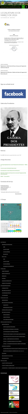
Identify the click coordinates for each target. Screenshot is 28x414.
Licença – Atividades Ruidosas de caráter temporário (14, 343)
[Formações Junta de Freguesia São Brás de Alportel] (14, 398)
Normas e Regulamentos (7, 309)
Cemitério (4, 353)
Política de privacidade (4, 412)
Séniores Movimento (6, 290)
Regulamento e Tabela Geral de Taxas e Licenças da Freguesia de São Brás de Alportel (13, 66)
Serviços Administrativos (6, 321)
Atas (4, 259)
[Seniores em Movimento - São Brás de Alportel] (14, 387)
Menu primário (26, 6)
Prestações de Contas (7, 307)
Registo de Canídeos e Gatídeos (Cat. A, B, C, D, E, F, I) (13, 351)
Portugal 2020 (4, 360)
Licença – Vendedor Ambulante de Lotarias (12, 341)
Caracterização (5, 271)
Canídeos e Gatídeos (6, 346)
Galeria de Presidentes (7, 280)
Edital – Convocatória (5, 176)
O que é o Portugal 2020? (7, 363)
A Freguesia (3, 268)
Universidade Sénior (6, 292)
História (4, 278)
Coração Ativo (5, 288)
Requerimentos (5, 358)
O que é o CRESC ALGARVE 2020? (8, 365)
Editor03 (13, 17)
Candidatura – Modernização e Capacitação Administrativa (14, 367)
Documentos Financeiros (7, 302)
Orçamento (5, 305)
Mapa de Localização (6, 283)
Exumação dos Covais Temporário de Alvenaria (10, 170)
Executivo (4, 256)
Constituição (6, 249)
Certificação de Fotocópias (9, 326)
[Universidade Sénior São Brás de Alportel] (14, 393)
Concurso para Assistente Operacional (8, 168)
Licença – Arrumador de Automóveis (11, 338)
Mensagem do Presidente (8, 266)
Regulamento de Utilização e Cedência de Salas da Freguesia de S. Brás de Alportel (14, 72)
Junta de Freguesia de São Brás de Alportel (11, 7)
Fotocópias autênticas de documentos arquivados (14, 336)
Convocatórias (6, 251)
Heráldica (4, 276)
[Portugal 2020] (14, 404)
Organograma (6, 314)
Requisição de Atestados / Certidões (10, 329)
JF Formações (5, 295)
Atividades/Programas (5, 285)
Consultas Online (4, 297)
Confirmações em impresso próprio (10, 331)
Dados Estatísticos (6, 273)
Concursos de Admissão (8, 319)
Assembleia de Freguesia (7, 244)
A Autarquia (3, 242)
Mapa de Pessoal (6, 317)
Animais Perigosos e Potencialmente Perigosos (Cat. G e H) (15, 348)
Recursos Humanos (6, 312)
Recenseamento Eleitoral (7, 355)
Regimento (5, 254)
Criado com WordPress (13, 412)
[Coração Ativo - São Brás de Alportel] (14, 379)
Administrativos (5, 324)
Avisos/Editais (5, 300)
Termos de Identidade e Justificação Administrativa (14, 334)
